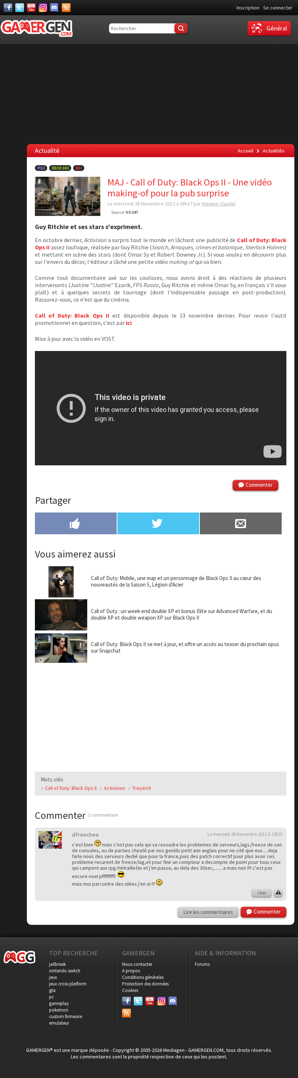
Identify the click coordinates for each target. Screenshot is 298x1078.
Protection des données (145, 984)
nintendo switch (64, 971)
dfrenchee (85, 834)
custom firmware (65, 1016)
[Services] (66, 7)
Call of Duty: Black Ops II (71, 788)
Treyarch (141, 788)
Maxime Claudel (218, 203)
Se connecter (278, 7)
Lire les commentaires (208, 911)
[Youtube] (31, 7)
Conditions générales (143, 977)
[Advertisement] (160, 714)
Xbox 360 (60, 168)
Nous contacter (137, 964)
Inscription (248, 7)
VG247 (132, 212)
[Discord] (54, 7)
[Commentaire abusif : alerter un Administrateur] (278, 893)
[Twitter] (19, 7)
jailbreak (57, 964)
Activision (114, 788)
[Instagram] (43, 7)
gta (52, 990)
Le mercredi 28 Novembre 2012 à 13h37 (245, 834)
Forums (202, 964)
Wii (79, 168)
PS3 (41, 168)
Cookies (130, 990)
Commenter (259, 484)
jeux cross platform (67, 984)
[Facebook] (8, 7)
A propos (131, 971)
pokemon (58, 1010)
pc (51, 997)
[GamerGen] (36, 28)
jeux (53, 977)
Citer (261, 892)
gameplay (59, 1003)
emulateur (59, 1023)
